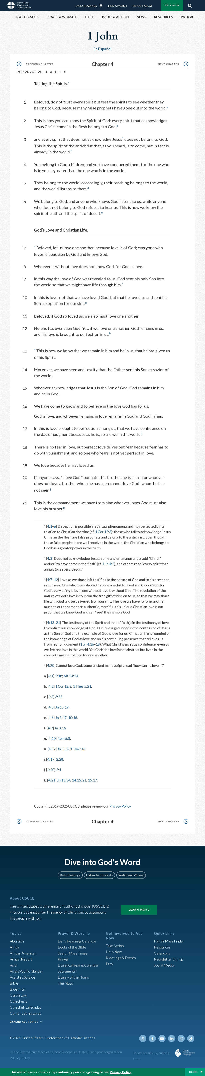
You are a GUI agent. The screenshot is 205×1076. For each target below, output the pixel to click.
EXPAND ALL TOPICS (24, 1021)
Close (193, 1071)
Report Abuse (142, 5)
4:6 (50, 717)
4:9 (50, 728)
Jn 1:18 (62, 749)
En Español (102, 49)
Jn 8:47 (60, 717)
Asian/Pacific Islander (26, 971)
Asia (13, 965)
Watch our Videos (131, 875)
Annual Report (21, 959)
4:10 (51, 738)
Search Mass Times (72, 953)
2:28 (59, 759)
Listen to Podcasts (99, 875)
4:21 (51, 780)
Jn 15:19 (61, 707)
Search (190, 5)
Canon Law (18, 995)
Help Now (172, 5)
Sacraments (67, 971)
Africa (14, 947)
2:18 (58, 676)
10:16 (72, 717)
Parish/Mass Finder (169, 941)
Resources (162, 947)
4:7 (49, 579)
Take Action (115, 945)
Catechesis (18, 1001)
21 (58, 622)
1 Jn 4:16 (87, 644)
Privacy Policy (120, 806)
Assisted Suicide (22, 977)
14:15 (76, 780)
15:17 (92, 780)
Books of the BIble (72, 947)
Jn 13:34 (63, 780)
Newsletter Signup (168, 959)
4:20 (50, 665)
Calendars (162, 953)
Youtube (162, 1038)
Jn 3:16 (60, 728)
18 (98, 644)
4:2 (50, 686)
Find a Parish (117, 5)
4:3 (49, 558)
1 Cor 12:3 (103, 531)
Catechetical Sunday (25, 1007)
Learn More (139, 909)
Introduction (30, 71)
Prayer (63, 959)
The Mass (65, 983)
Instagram (181, 1038)
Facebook (152, 1038)
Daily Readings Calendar (102, 6)
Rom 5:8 (63, 738)
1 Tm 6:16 (77, 749)
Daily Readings (86, 5)
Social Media (164, 965)
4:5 (50, 707)
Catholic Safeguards (25, 1013)
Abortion (17, 941)
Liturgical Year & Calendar (78, 965)
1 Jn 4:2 (108, 564)
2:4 (58, 769)
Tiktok (190, 1038)
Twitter (142, 1038)
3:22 (58, 696)
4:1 (49, 526)
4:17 (50, 759)
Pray (109, 964)
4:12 (51, 749)
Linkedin (171, 1038)
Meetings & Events (121, 958)
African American (23, 953)
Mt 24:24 (71, 676)
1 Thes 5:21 (82, 686)
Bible (14, 983)
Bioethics (17, 989)
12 (56, 579)
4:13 (50, 622)
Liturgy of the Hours (73, 977)
